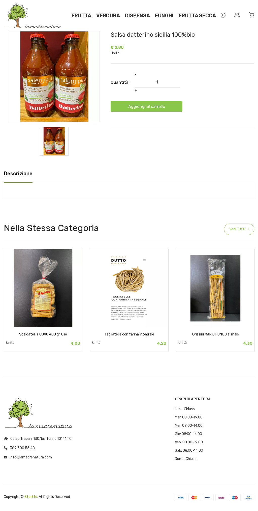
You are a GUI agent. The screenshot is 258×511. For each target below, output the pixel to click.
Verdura (108, 16)
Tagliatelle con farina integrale (129, 334)
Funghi (164, 16)
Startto (30, 497)
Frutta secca (197, 16)
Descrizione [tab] (18, 174)
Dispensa (137, 16)
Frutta (81, 16)
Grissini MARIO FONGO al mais (215, 334)
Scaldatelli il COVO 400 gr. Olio (43, 334)
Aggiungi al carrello (146, 106)
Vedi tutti (237, 229)
